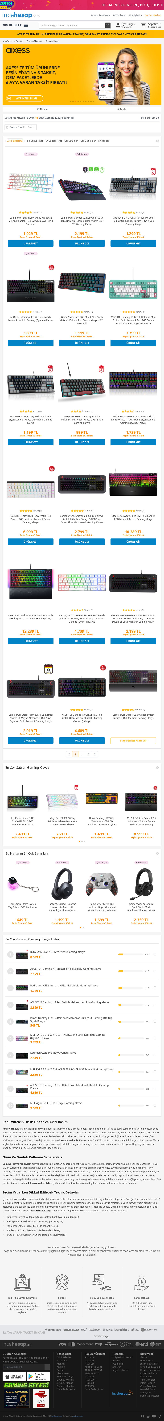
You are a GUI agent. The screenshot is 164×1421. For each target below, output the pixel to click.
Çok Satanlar (71, 140)
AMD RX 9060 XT (93, 1366)
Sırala (123, 109)
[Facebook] (142, 1416)
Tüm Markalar (147, 1379)
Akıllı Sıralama (15, 140)
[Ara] (108, 25)
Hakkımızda (146, 1360)
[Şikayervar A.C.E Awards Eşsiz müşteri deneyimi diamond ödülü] (16, 1398)
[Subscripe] (47, 1367)
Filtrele (43, 109)
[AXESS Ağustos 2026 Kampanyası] (82, 74)
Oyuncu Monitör (65, 1386)
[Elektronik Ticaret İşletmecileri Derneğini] (141, 1344)
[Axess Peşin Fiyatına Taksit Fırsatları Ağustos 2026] (82, 34)
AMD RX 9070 (92, 1373)
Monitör (61, 1363)
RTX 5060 (89, 1360)
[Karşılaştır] (155, 954)
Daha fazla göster (66, 1389)
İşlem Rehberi (147, 1382)
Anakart (61, 1366)
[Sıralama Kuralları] (157, 141)
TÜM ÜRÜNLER (12, 25)
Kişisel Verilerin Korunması (148, 1375)
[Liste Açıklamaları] (157, 767)
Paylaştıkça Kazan (100, 15)
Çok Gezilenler (88, 140)
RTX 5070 (89, 1376)
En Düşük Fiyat (35, 140)
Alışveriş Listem (120, 1370)
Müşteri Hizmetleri (122, 1357)
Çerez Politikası (148, 1386)
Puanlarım (117, 1363)
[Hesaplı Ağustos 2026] (82, 5)
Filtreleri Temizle (150, 117)
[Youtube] (154, 1416)
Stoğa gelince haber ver (133, 740)
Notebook (62, 1360)
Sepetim (116, 1366)
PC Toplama (119, 15)
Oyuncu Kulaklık (65, 1379)
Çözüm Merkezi (153, 15)
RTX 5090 (89, 1386)
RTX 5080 (89, 1382)
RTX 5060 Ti (91, 1363)
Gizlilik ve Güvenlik (150, 1366)
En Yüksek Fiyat (53, 140)
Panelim (116, 1360)
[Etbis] (41, 1398)
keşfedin (22, 1312)
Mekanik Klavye (65, 1376)
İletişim (144, 1357)
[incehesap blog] (123, 1384)
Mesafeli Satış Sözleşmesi (147, 1391)
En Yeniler (103, 140)
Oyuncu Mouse (65, 1382)
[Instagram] (148, 1416)
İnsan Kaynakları (149, 1363)
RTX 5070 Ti (91, 1379)
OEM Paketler (64, 1357)
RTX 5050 (89, 1357)
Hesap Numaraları (150, 1370)
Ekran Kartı (63, 1373)
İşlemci (61, 1370)
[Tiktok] (159, 1416)
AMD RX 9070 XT (93, 1370)
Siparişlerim (135, 15)
